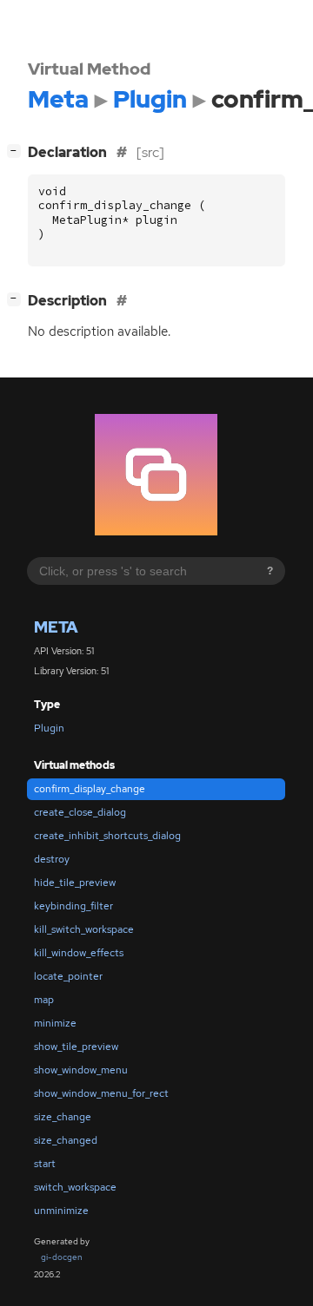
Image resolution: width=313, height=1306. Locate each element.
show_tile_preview (76, 1046)
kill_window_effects (78, 953)
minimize (55, 1023)
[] (17, 298)
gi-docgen (62, 1257)
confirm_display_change (89, 789)
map (44, 1000)
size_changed (65, 1140)
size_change (62, 1117)
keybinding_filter (73, 906)
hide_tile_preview (75, 882)
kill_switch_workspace (84, 929)
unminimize (61, 1210)
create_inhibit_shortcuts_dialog (107, 836)
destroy (52, 859)
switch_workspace (75, 1187)
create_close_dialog (80, 812)
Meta (56, 627)
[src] (150, 152)
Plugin (49, 728)
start (45, 1164)
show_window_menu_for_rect (101, 1093)
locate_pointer (68, 976)
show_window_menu (81, 1070)
